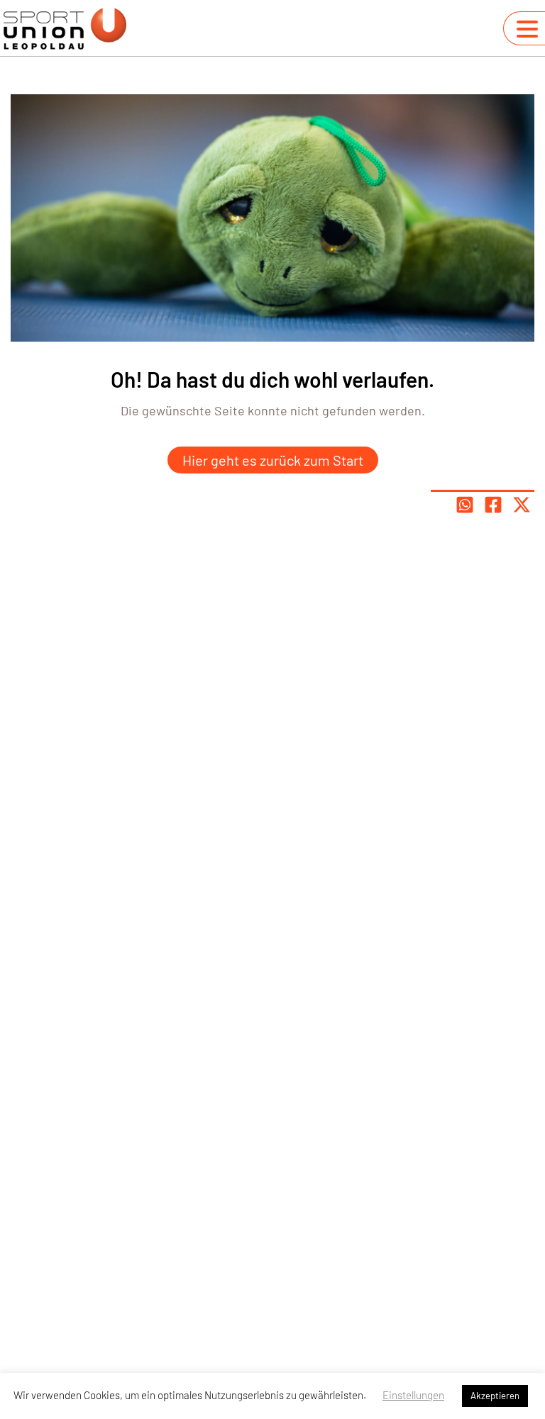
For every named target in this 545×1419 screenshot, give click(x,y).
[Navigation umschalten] (527, 29)
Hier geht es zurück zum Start (272, 460)
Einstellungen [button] (413, 1395)
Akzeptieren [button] (494, 1395)
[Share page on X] (521, 504)
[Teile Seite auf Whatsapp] (465, 504)
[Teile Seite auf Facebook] (493, 504)
